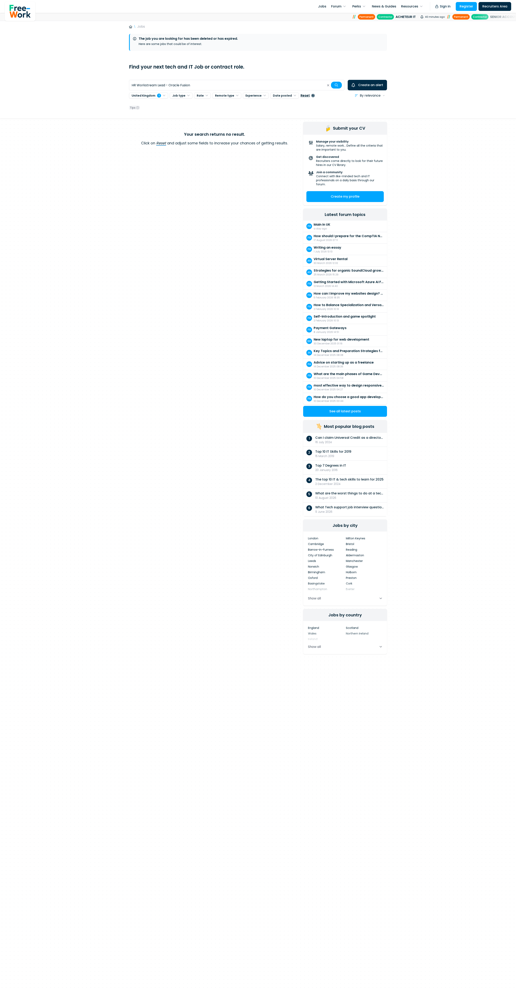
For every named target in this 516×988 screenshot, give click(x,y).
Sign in (445, 6)
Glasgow (352, 567)
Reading (351, 550)
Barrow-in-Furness (321, 550)
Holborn (351, 572)
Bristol (350, 544)
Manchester (354, 561)
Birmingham (316, 572)
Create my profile (345, 196)
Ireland (312, 639)
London (313, 538)
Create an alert (370, 85)
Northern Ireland (357, 634)
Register (466, 6)
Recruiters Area (494, 6)
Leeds (312, 561)
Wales (312, 634)
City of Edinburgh (320, 555)
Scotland (352, 628)
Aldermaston (355, 555)
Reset (305, 95)
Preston (351, 578)
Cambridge (316, 544)
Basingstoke (316, 584)
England (313, 628)
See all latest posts (345, 411)
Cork (349, 584)
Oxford (313, 578)
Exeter (350, 589)
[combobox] (236, 85)
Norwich (313, 567)
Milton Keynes (355, 538)
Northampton (317, 589)
